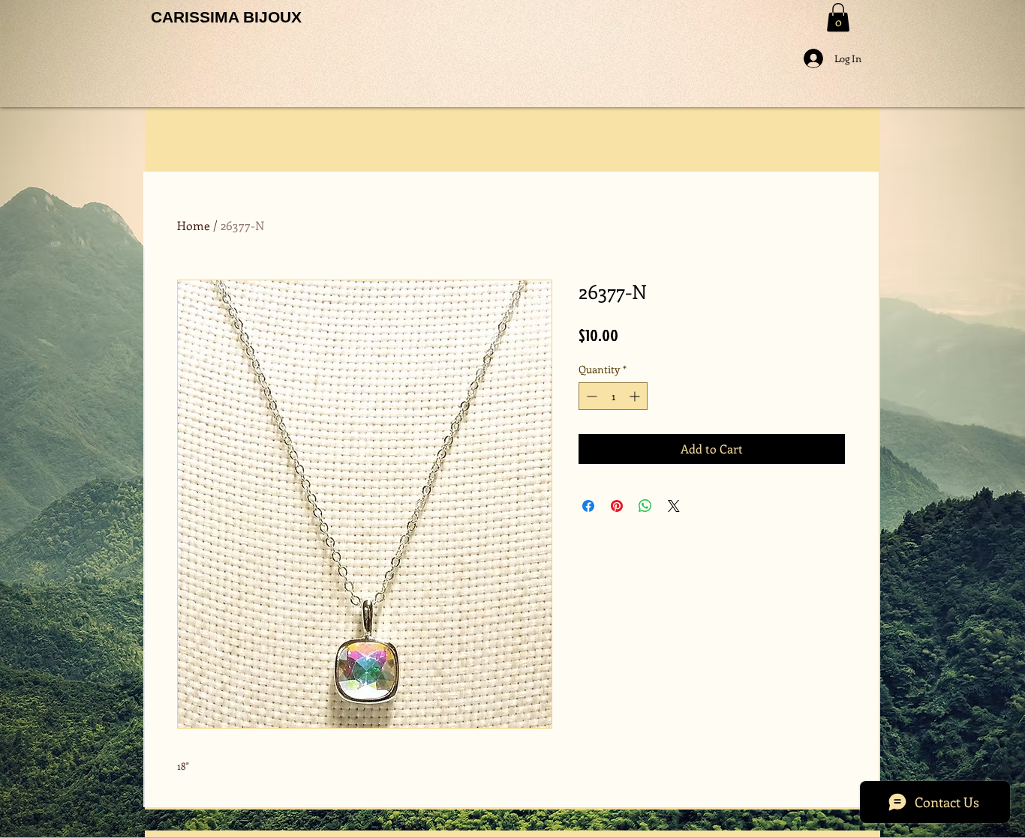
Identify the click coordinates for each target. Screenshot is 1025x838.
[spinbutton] (613, 396)
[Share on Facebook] (588, 506)
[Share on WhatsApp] (645, 506)
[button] (838, 17)
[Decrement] (590, 396)
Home (193, 225)
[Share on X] (674, 506)
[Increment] (636, 396)
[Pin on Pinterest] (617, 506)
